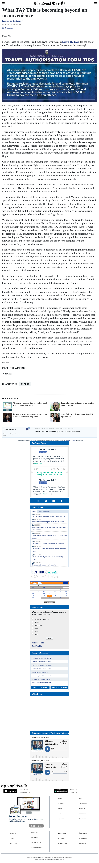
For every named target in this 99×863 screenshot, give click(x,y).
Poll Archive (37, 646)
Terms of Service (70, 440)
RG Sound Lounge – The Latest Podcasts (50, 733)
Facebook (62, 833)
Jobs (80, 798)
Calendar (82, 814)
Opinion (61, 819)
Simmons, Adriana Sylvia (40, 672)
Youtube (84, 833)
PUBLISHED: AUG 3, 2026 (40, 737)
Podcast (83, 843)
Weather (82, 808)
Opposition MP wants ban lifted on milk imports (48, 516)
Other (36, 634)
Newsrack (82, 819)
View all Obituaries (40, 687)
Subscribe (13, 843)
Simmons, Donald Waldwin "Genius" (43, 676)
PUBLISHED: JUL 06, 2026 (40, 761)
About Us (13, 833)
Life (59, 814)
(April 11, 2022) (71, 41)
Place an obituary (59, 687)
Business (61, 803)
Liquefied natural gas (42, 619)
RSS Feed (84, 838)
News (60, 798)
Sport (60, 808)
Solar (36, 628)
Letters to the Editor (12, 21)
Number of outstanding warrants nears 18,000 (48, 522)
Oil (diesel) (38, 625)
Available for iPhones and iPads (25, 791)
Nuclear (37, 622)
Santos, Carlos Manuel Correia (41, 669)
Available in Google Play (73, 791)
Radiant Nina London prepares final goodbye (48, 543)
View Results (38, 643)
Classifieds (83, 803)
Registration (35, 837)
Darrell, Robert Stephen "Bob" (41, 661)
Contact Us (14, 838)
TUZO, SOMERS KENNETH (41, 683)
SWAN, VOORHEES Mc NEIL (42, 679)
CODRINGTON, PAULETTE (41, 658)
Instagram (63, 843)
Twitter (62, 838)
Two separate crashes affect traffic (44, 565)
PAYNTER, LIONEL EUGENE (42, 665)
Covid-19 (25, 384)
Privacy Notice (36, 842)
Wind (36, 631)
